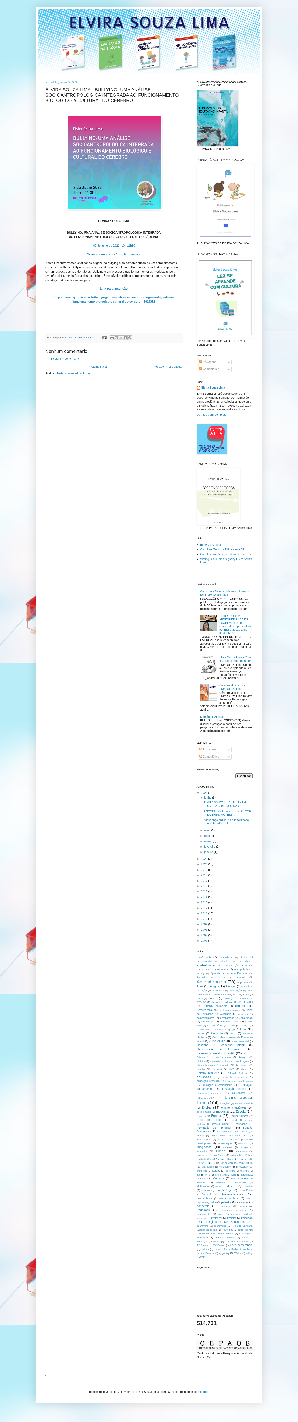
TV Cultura (203, 1245)
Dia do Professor (221, 1057)
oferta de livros (229, 1198)
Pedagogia (204, 1210)
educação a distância (235, 1077)
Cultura (241, 1029)
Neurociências (232, 1194)
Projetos (232, 1218)
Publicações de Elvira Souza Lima (223, 1222)
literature (244, 1170)
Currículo (217, 1033)
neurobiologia (224, 1190)
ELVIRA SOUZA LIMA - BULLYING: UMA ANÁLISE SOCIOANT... (225, 804)
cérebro (240, 1006)
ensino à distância (233, 1107)
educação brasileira (208, 1081)
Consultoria (207, 1021)
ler (214, 1163)
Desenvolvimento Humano (219, 1049)
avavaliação (235, 990)
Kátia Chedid (227, 1159)
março (208, 841)
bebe (250, 990)
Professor (216, 1218)
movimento (240, 1182)
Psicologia (247, 1218)
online (213, 1202)
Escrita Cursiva (239, 1115)
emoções (225, 1103)
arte (246, 982)
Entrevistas (222, 1111)
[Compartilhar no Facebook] (125, 337)
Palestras (242, 1202)
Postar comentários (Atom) (73, 373)
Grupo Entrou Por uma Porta (229, 1135)
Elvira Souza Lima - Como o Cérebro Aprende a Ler (235, 659)
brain (235, 994)
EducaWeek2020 (206, 1098)
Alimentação (232, 965)
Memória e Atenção (212, 716)
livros (233, 1174)
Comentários (210, 369)
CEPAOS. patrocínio (215, 1006)
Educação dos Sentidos (239, 1081)
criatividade (203, 1029)
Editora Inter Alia (210, 544)
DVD (231, 1069)
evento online (220, 1123)
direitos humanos (206, 1065)
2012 (204, 908)
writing (249, 1253)
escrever (201, 1116)
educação (204, 1077)
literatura (230, 1170)
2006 (204, 940)
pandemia (203, 1206)
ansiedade (222, 969)
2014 (204, 897)
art (238, 982)
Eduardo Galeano (238, 1073)
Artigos (214, 986)
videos (205, 1249)
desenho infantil (233, 1045)
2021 (204, 859)
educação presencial (209, 1093)
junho (208, 797)
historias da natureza (228, 1139)
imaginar (227, 1147)
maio (207, 830)
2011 (204, 913)
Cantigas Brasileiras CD (224, 1002)
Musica (231, 1186)
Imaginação (204, 1147)
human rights (224, 1143)
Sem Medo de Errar (210, 1233)
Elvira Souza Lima (213, 387)
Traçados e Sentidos (237, 1241)
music (218, 1186)
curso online (217, 1041)
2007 (204, 935)
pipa (220, 1214)
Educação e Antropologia (217, 1085)
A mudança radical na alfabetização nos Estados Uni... (226, 821)
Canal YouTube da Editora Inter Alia (222, 549)
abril (207, 835)
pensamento (203, 1214)
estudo (234, 1120)
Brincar (212, 998)
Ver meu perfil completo (212, 414)
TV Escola (219, 1245)
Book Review (221, 994)
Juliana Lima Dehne (241, 1155)
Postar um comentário (65, 358)
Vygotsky (224, 1253)
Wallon (238, 1253)
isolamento (202, 1155)
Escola (241, 1111)
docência (217, 1069)
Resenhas (227, 1229)
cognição (243, 1014)
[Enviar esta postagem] (104, 337)
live (198, 1174)
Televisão (230, 1237)
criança (244, 1025)
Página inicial (99, 366)
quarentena (220, 1225)
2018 (204, 875)
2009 (204, 924)
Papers (243, 1206)
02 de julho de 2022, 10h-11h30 (114, 245)
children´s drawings (230, 1010)
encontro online (244, 1103)
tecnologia (202, 1237)
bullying (228, 998)
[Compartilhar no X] (121, 337)
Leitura (201, 1163)
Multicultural (203, 1186)
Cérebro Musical (206, 1009)
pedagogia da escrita (234, 1210)
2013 (204, 902)
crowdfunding (222, 1029)
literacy (216, 1170)
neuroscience (204, 1198)
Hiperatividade (204, 1139)
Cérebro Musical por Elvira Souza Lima (232, 687)
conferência (246, 1017)
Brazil (200, 998)
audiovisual (218, 990)
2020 (204, 864)
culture (200, 1033)
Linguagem (242, 1166)
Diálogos (243, 1057)
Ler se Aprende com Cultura (236, 1163)
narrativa (248, 1186)
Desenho (202, 1045)
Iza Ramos (219, 1155)
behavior (205, 994)
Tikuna (216, 1241)
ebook (244, 1069)
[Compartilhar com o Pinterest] (129, 337)
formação (241, 1123)
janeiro (209, 852)
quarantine (202, 1225)
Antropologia (241, 969)
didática (201, 1061)
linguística (202, 1170)
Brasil (246, 994)
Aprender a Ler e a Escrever (221, 977)
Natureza (205, 1190)
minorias (220, 1182)
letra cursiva (207, 1167)
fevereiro (210, 846)
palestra (226, 1202)
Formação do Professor (214, 1127)
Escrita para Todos (210, 1119)
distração (225, 1065)
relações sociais (208, 1229)
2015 (204, 891)
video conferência (241, 1245)
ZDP (202, 1257)
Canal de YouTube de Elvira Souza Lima (226, 554)
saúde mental (245, 1229)
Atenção (231, 986)
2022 (204, 793)
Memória (218, 1178)
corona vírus (214, 1025)
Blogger (203, 1392)
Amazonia (206, 969)
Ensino (207, 1107)
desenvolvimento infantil (215, 1053)
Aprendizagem (211, 981)
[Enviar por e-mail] (112, 337)
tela (217, 1237)
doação (201, 1069)
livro (207, 1174)
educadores (239, 1092)
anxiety (200, 973)
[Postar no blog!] (116, 337)
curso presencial (240, 1041)
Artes (200, 986)
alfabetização (206, 965)
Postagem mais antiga (167, 366)
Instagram (241, 1151)
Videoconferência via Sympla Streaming (114, 254)
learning (244, 1159)
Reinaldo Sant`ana (242, 1225)
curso (233, 1033)
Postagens (209, 362)
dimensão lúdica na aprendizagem (229, 1061)
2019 (204, 870)
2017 (204, 880)
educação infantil (234, 1088)
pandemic (225, 1206)
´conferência (226, 957)
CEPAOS (247, 1002)
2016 (204, 886)
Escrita (216, 1116)
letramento (225, 1166)
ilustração (243, 1143)
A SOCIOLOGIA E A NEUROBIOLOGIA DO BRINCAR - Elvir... (227, 813)
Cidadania (225, 1013)
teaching (244, 1233)
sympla (230, 1233)
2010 (204, 918)
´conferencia (204, 957)
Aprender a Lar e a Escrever (229, 973)
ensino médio (204, 1112)
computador (227, 1017)
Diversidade (241, 1065)
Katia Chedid (207, 1159)
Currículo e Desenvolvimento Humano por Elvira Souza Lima (224, 593)
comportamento (205, 1017)
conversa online (229, 1021)
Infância (220, 1151)
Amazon (248, 965)
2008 (204, 929)
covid (232, 1025)
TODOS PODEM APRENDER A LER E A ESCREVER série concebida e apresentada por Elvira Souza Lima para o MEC (235, 625)
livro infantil (221, 1174)
